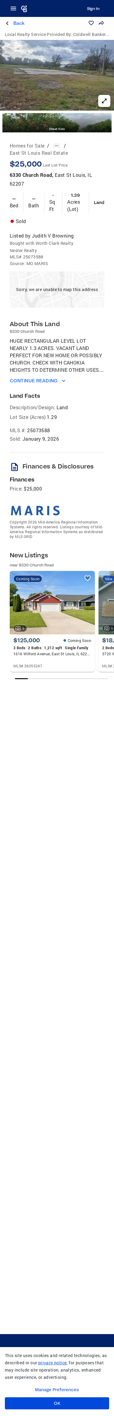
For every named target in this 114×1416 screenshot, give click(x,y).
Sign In (93, 8)
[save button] (91, 23)
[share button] (101, 23)
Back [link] (19, 23)
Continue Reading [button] (34, 381)
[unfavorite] (87, 578)
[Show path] (56, 145)
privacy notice (52, 1363)
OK (57, 1403)
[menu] (15, 8)
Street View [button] (57, 129)
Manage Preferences (57, 1389)
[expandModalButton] (104, 101)
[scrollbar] (62, 678)
